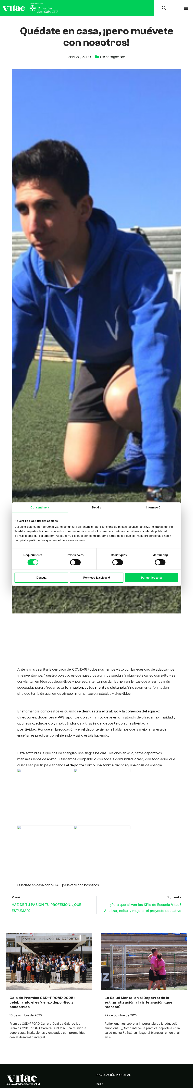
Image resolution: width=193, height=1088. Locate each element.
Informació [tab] (153, 507)
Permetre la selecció (96, 577)
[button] (186, 8)
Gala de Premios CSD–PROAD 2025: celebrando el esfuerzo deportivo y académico (42, 1002)
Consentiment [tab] (40, 507)
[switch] (75, 562)
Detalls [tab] (96, 507)
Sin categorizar (112, 57)
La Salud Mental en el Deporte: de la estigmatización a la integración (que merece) (138, 1002)
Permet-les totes (151, 577)
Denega (41, 577)
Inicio (99, 1084)
